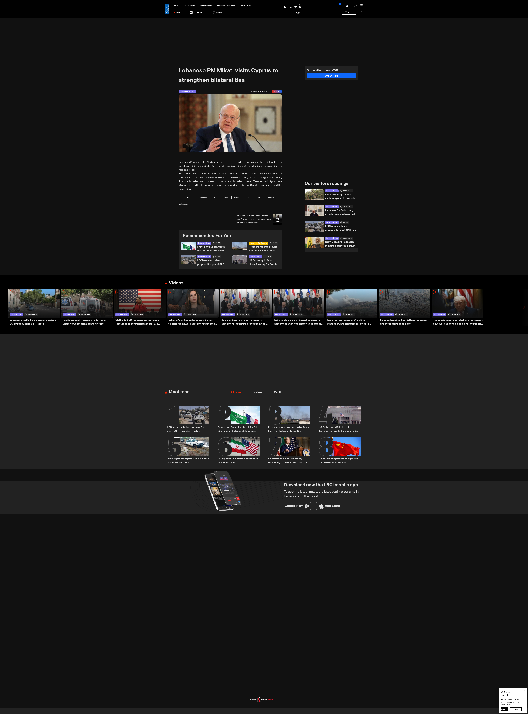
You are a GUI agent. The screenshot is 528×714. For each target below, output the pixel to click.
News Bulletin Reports (258, 243)
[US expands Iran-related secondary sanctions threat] (239, 451)
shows (219, 12)
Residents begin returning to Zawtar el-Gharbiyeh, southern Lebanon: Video (85, 322)
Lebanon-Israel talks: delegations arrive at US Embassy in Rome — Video (33, 322)
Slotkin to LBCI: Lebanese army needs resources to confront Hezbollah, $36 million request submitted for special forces (140, 322)
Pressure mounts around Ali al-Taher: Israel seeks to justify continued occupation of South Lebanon (264, 249)
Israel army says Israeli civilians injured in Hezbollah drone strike (341, 196)
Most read (179, 392)
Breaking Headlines (226, 6)
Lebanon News (204, 243)
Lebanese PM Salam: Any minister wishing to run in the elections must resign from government (341, 212)
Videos (176, 283)
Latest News (189, 6)
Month (278, 392)
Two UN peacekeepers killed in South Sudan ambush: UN (188, 461)
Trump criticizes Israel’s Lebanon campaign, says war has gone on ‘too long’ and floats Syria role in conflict (458, 322)
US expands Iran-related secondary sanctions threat (238, 461)
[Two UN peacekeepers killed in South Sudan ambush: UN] (188, 451)
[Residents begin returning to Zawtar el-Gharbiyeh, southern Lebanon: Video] (87, 307)
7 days (258, 392)
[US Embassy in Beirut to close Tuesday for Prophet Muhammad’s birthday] (340, 419)
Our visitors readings (327, 183)
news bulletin (206, 6)
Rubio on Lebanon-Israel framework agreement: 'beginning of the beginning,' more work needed (243, 322)
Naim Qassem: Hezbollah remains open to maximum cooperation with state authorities (340, 244)
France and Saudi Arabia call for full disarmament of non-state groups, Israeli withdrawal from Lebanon (212, 249)
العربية (299, 12)
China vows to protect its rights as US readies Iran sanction (338, 461)
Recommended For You (207, 236)
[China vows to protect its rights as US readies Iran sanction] (340, 451)
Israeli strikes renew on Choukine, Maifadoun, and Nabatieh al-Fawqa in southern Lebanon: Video (348, 322)
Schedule (198, 12)
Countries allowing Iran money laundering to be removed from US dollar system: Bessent (287, 461)
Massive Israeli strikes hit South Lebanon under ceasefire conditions (403, 322)
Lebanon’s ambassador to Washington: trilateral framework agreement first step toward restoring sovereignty (191, 322)
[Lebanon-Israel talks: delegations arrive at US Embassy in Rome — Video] (34, 307)
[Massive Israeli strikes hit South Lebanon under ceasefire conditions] (404, 307)
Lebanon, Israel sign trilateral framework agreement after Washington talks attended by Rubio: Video (299, 322)
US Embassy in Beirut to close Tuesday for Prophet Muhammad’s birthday (264, 262)
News (176, 6)
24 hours (236, 392)
